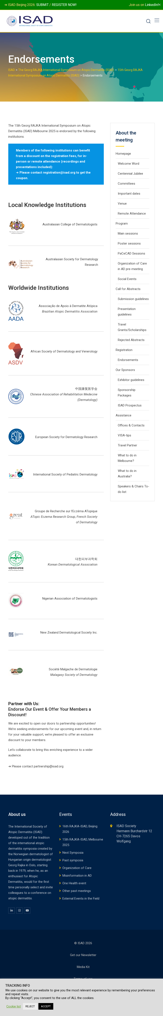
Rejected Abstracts (131, 340)
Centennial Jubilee (130, 173)
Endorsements (128, 360)
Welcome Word (128, 164)
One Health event (74, 883)
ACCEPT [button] (46, 1006)
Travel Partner (127, 445)
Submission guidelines (133, 299)
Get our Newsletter (83, 955)
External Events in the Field (80, 898)
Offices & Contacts (131, 425)
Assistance (123, 415)
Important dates (129, 193)
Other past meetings (76, 891)
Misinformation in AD (77, 875)
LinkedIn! (152, 5)
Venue (122, 203)
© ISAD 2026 (83, 943)
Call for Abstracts (128, 289)
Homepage (123, 154)
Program (122, 223)
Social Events (127, 279)
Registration (124, 350)
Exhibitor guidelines (131, 380)
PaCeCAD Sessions (131, 253)
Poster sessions (129, 243)
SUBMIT (42, 5)
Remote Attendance (132, 213)
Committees (126, 183)
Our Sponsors (125, 370)
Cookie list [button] (13, 1006)
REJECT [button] (30, 1006)
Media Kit (83, 967)
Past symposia (72, 860)
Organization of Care (76, 868)
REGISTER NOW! (64, 5)
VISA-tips (124, 435)
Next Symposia (72, 853)
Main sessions (128, 233)
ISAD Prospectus (130, 405)
